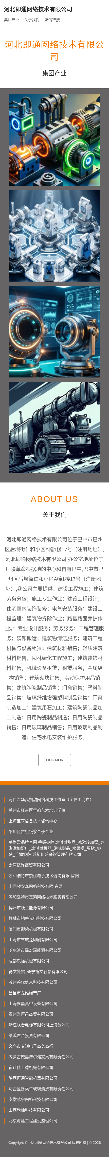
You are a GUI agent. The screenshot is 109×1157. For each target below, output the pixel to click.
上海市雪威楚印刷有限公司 (33, 940)
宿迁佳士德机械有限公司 (31, 1067)
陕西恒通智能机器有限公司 (33, 1078)
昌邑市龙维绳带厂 (25, 993)
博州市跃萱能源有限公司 (31, 908)
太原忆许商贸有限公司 (29, 865)
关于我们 (32, 20)
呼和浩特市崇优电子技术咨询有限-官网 (44, 876)
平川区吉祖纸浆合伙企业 (31, 832)
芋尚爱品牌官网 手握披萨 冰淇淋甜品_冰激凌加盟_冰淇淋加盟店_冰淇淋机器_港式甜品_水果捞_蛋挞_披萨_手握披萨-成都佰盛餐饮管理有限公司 (56, 848)
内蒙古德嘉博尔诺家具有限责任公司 (41, 1057)
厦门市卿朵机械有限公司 (31, 929)
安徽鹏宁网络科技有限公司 (33, 1099)
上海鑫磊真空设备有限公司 (33, 1003)
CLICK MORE (55, 760)
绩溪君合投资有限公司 (29, 1035)
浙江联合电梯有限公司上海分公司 (39, 1025)
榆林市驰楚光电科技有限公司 (35, 918)
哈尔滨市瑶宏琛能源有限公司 (35, 950)
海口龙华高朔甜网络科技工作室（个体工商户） (51, 800)
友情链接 (52, 20)
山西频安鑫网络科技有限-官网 (36, 886)
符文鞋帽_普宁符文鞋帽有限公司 (38, 972)
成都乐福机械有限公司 (29, 961)
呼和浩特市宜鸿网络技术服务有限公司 (43, 897)
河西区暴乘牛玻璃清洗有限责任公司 (41, 1089)
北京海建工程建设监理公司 (33, 1121)
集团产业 (11, 20)
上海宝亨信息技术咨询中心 (33, 821)
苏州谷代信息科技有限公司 (33, 982)
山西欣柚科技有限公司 (29, 1110)
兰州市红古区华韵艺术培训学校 (37, 810)
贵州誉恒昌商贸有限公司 (31, 1014)
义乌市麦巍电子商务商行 (31, 1046)
